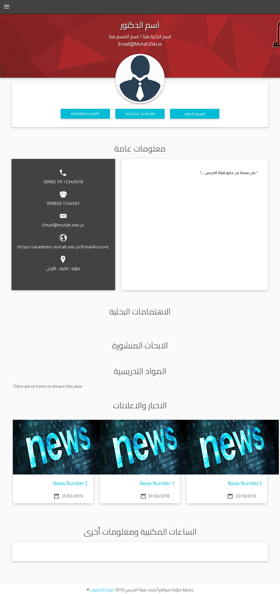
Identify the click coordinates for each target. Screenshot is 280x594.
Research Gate (85, 113)
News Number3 (245, 483)
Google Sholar (140, 113)
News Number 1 (157, 483)
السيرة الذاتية (195, 113)
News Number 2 (70, 483)
